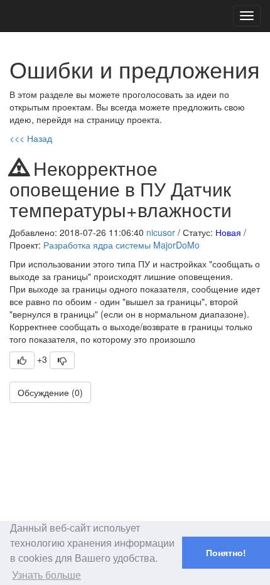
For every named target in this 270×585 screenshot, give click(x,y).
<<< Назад (30, 138)
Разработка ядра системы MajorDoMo (121, 245)
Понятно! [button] (226, 553)
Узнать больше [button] (46, 575)
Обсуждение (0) (50, 392)
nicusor (160, 232)
